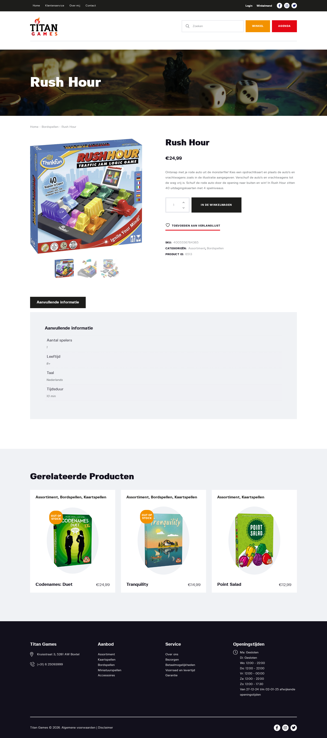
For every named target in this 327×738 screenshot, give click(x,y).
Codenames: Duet (54, 584)
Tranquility (137, 584)
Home (34, 126)
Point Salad (229, 584)
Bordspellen (50, 126)
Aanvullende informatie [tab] (58, 302)
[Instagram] (287, 5)
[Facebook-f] (279, 5)
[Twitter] (294, 5)
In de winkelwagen (216, 205)
